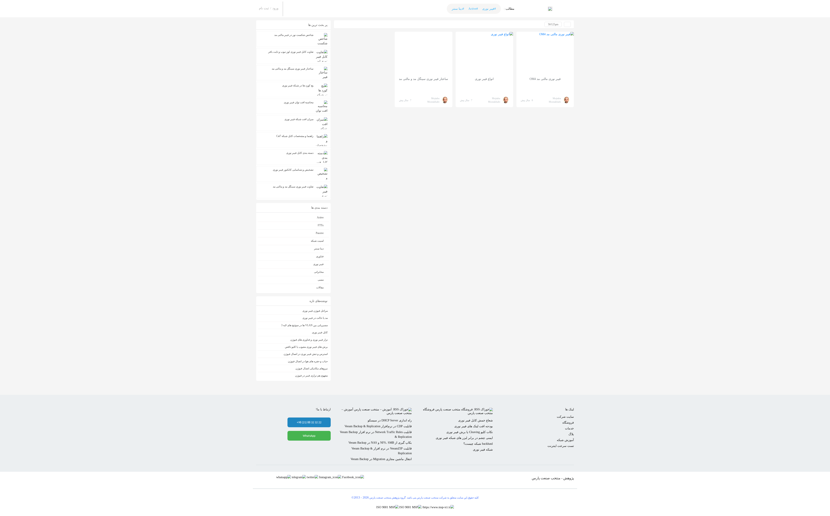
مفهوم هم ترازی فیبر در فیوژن (311, 375)
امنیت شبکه (317, 240)
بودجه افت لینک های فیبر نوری (473, 426)
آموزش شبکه (565, 440)
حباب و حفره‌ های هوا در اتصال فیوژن (308, 361)
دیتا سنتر (319, 248)
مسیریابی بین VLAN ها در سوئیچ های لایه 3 (304, 325)
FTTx (321, 225)
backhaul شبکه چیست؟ (478, 443)
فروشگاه (568, 422)
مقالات (320, 287)
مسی (321, 279)
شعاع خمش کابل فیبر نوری (475, 420)
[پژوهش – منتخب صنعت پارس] (550, 8)
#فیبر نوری (489, 8)
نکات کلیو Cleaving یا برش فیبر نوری (469, 432)
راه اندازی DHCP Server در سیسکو (390, 420)
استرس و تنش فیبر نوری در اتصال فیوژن (306, 354)
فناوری (320, 256)
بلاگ (571, 434)
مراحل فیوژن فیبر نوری (315, 310)
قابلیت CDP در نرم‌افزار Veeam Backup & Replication (378, 426)
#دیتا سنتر (458, 8)
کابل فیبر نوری (320, 332)
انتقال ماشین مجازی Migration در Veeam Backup (381, 459)
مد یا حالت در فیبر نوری (315, 317)
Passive (320, 233)
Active (320, 217)
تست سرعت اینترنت (560, 446)
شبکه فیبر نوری (483, 449)
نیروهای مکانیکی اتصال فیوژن (311, 368)
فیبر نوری (318, 264)
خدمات (569, 428)
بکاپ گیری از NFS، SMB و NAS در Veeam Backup (380, 442)
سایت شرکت (565, 416)
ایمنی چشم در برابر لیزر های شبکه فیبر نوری (464, 438)
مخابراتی (319, 271)
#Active (473, 8)
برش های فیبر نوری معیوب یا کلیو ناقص (306, 346)
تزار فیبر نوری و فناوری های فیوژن (309, 339)
